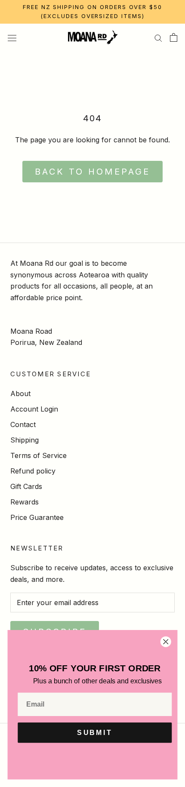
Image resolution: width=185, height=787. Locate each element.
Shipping (24, 440)
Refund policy (33, 471)
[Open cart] (173, 37)
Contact (23, 424)
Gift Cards (26, 486)
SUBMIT (94, 733)
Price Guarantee (37, 517)
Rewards (24, 502)
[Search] (158, 37)
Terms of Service (38, 455)
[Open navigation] (12, 37)
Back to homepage (92, 171)
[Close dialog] (165, 641)
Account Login (34, 409)
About (20, 393)
